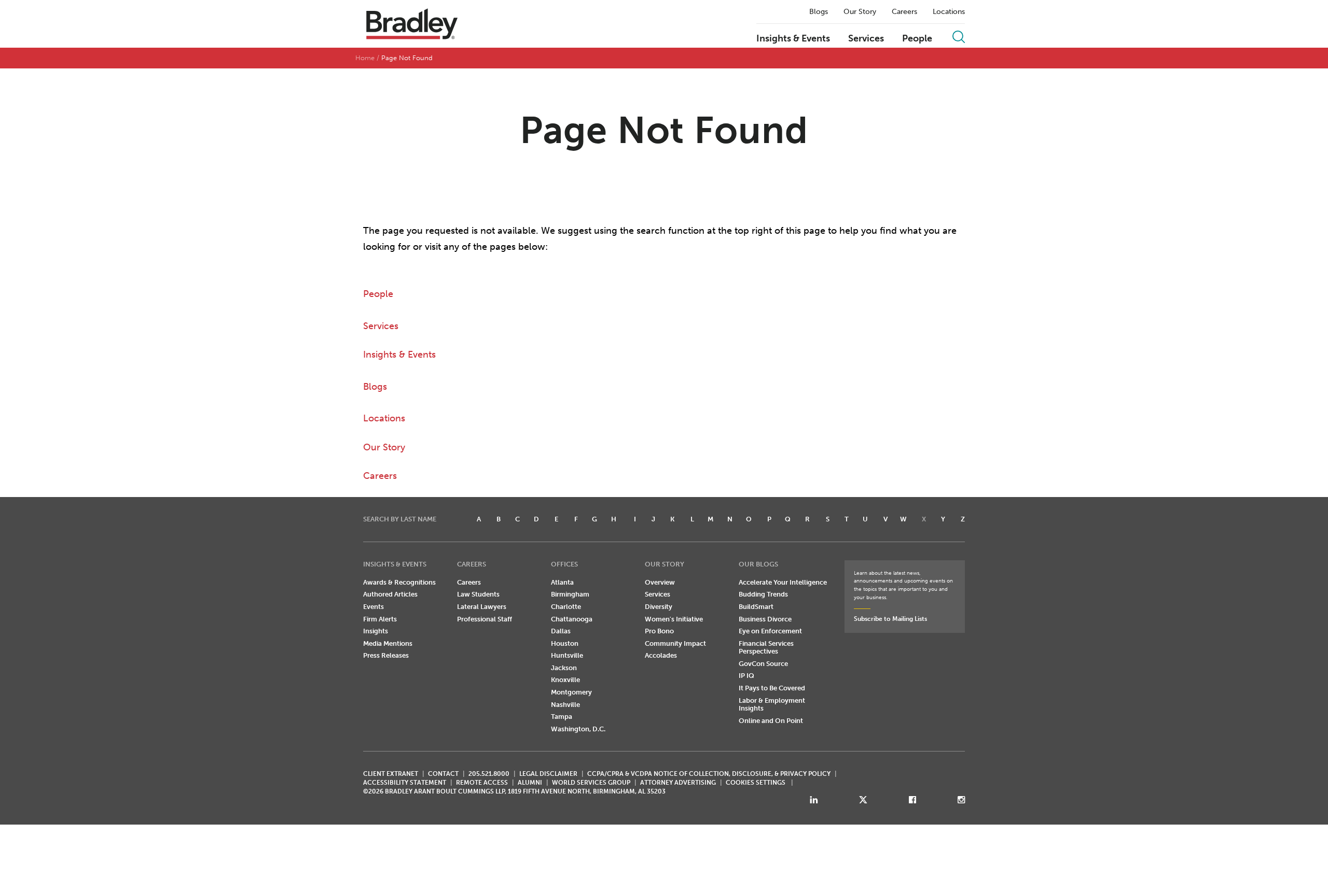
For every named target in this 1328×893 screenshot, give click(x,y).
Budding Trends (763, 594)
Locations (949, 12)
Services (866, 39)
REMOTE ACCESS (482, 782)
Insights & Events (793, 39)
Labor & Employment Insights (772, 705)
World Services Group (591, 782)
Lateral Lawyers (481, 607)
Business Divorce (765, 619)
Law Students (478, 594)
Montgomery (571, 692)
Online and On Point (771, 721)
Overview (660, 582)
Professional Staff (484, 619)
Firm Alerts (380, 619)
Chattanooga (571, 619)
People (917, 39)
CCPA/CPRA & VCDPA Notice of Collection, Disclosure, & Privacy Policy (709, 773)
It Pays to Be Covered (772, 688)
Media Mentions (387, 643)
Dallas (561, 631)
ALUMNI (530, 782)
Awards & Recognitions (399, 582)
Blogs (818, 12)
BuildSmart (756, 607)
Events (373, 607)
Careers (904, 12)
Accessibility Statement (404, 782)
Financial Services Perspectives (766, 648)
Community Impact (675, 643)
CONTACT (443, 773)
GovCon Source (763, 664)
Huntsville (567, 655)
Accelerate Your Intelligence (783, 582)
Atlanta (562, 582)
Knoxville (565, 680)
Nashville (565, 704)
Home (365, 58)
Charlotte (566, 607)
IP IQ (746, 675)
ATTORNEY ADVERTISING (678, 782)
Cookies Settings (755, 782)
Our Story (859, 12)
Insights (375, 631)
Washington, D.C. (578, 729)
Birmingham (570, 594)
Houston (564, 643)
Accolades (661, 655)
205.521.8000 (488, 773)
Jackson (564, 668)
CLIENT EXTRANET (390, 773)
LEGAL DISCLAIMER (548, 773)
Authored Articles (390, 594)
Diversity (658, 607)
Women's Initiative (674, 619)
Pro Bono (659, 631)
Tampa (561, 716)
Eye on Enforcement (770, 631)
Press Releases (386, 655)
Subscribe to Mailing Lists (890, 618)
